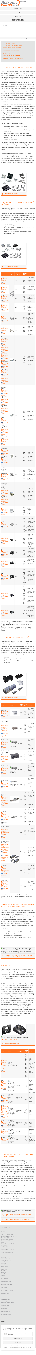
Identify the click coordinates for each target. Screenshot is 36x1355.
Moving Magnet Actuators (6, 1281)
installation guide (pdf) (4, 1087)
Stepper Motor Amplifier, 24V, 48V (7, 1243)
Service (12, 24)
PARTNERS (24, 1225)
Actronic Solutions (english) (6, 37)
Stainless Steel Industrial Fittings (7, 1302)
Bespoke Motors (4, 1269)
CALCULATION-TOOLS (5, 1227)
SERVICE (8, 1225)
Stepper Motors (4, 1272)
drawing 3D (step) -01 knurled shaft (4, 852)
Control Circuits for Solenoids (7, 1252)
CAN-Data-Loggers (4, 1246)
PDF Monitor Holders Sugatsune (11, 1043)
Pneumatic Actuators (5, 1293)
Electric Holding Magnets (6, 1314)
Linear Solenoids (4, 1287)
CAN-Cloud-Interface (5, 1248)
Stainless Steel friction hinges (11, 50)
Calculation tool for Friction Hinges (13, 58)
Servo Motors (3, 1257)
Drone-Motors (4, 1267)
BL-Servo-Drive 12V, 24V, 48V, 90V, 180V (9, 1236)
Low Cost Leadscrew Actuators (7, 1285)
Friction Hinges (4, 1298)
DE (32, 2)
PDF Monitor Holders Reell (10, 1040)
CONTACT (29, 1225)
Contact (5, 25)
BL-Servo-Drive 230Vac (5, 1237)
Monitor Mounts (7, 53)
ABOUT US (3, 1225)
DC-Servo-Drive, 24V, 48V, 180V (7, 1234)
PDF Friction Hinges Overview (10, 193)
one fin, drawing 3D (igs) (4, 730)
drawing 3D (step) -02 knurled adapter (4, 858)
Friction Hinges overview (9, 43)
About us (5, 24)
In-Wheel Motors (4, 1266)
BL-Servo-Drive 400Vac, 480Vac (7, 1239)
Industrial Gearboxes (5, 1309)
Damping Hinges (4, 1301)
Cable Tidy (3, 1315)
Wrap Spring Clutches (5, 1305)
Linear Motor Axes (4, 1282)
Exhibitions (19, 24)
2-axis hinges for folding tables (11, 56)
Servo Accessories (4, 1251)
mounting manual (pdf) (3, 1067)
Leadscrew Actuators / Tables (6, 1284)
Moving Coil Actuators (5, 1279)
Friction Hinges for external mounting (13, 45)
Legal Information (27, 1347)
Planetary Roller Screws (5, 1311)
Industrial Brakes (4, 1308)
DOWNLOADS (13, 1225)
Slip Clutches (3, 1307)
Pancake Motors (4, 1264)
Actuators (18, 16)
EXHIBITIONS (19, 1225)
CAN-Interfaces (4, 1245)
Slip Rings (3, 1312)
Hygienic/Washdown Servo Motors (8, 1258)
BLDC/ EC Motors (4, 1270)
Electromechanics (18, 20)
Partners (26, 24)
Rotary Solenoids (4, 1288)
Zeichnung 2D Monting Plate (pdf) (4, 1113)
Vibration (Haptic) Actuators (6, 1291)
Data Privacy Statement (16, 1347)
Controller (18, 9)
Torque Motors (4, 1261)
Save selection (18, 1338)
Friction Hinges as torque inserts (12, 48)
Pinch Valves (3, 1304)
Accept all (18, 1342)
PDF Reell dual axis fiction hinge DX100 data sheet (16, 1219)
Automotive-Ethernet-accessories (7, 1249)
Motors (18, 12)
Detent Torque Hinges (5, 1299)
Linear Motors (3, 1263)
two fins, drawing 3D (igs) (4, 734)
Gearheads (3, 1273)
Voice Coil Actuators (5, 1278)
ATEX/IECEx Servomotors (6, 1260)
